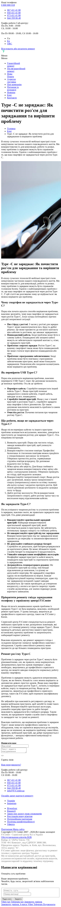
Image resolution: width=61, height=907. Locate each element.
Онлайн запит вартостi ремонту (17, 795)
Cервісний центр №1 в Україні (27, 834)
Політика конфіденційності (21, 821)
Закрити (18, 899)
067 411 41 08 (14, 10)
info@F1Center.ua (15, 790)
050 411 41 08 (14, 12)
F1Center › (6, 834)
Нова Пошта (10, 75)
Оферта (11, 824)
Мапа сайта (18, 829)
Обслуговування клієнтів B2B (16, 837)
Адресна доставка (11, 80)
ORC (9, 43)
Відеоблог (12, 808)
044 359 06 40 (14, 18)
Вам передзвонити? (11, 765)
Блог (9, 95)
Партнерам (7, 829)
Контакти (12, 97)
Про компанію (14, 84)
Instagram (11, 803)
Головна (11, 128)
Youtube (11, 800)
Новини (11, 92)
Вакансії (11, 811)
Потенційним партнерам (19, 819)
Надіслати (7, 899)
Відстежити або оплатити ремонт (18, 48)
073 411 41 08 (14, 15)
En (8, 41)
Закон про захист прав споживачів (24, 813)
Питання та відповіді (13, 88)
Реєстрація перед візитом (19, 816)
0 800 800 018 (8, 5)
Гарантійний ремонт (13, 64)
